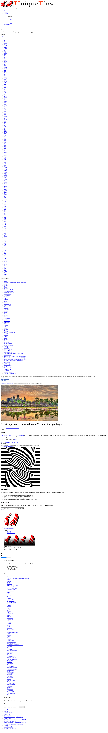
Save (7, 278)
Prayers (9, 606)
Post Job (9, 694)
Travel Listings (10, 640)
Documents (10, 619)
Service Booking (11, 589)
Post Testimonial (11, 680)
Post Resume (10, 681)
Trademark (6, 725)
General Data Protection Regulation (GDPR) (15, 719)
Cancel (2, 278)
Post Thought (10, 672)
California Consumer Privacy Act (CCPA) (14, 721)
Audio (8, 596)
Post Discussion (11, 683)
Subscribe (6, 550)
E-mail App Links (20, 508)
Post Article (10, 647)
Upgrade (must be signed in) (8, 446)
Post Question (10, 670)
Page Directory (10, 601)
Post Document (11, 684)
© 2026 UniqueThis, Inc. (10, 728)
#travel (2, 442)
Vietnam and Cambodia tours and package (12, 435)
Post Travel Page (11, 691)
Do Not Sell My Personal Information (13, 724)
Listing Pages (10, 599)
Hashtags (9, 630)
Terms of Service (8, 712)
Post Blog (9, 646)
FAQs (8, 638)
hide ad (9, 531)
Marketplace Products (12, 585)
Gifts (8, 620)
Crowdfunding (10, 591)
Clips (8, 625)
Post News (9, 649)
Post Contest (10, 689)
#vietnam (13, 442)
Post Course (10, 655)
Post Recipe (10, 677)
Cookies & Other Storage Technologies (13, 717)
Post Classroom (11, 656)
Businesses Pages (11, 602)
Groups (9, 639)
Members (9, 628)
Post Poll (9, 679)
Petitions (9, 622)
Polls (8, 612)
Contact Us (6, 711)
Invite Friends (10, 629)
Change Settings (5, 379)
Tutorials (9, 633)
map (15, 439)
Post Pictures (10, 663)
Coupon (9, 623)
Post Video (9, 662)
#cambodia (7, 442)
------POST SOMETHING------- (15, 645)
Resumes (9, 616)
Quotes (9, 609)
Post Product (10, 652)
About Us (6, 710)
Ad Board (9, 584)
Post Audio (9, 664)
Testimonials (10, 613)
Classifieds (3, 383)
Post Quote (9, 676)
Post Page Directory (12, 667)
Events (8, 592)
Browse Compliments (12, 632)
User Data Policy (8, 715)
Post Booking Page (12, 657)
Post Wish (9, 674)
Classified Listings (11, 642)
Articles (9, 581)
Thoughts (9, 605)
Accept (2, 377)
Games (8, 626)
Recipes (9, 611)
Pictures (9, 595)
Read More (3, 380)
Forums (9, 598)
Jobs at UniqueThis (8, 727)
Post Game (9, 687)
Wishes (9, 608)
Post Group (10, 690)
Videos (8, 594)
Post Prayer (10, 673)
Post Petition (10, 686)
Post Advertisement (12, 650)
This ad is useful (11, 533)
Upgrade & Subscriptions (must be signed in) (18, 578)
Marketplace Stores (12, 586)
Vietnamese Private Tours (12, 428)
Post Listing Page (11, 666)
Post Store (9, 653)
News (8, 582)
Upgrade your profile (9, 528)
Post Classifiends (11, 693)
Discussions (10, 618)
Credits (9, 636)
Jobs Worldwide (11, 643)
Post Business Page (12, 669)
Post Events (10, 660)
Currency (3, 34)
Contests (9, 635)
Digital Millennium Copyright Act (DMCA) (15, 722)
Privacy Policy (7, 714)
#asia (17, 442)
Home (8, 577)
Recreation (10, 383)
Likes (8, 615)
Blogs (8, 579)
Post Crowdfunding (12, 659)
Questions (9, 603)
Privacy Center (7, 718)
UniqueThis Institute (12, 588)
